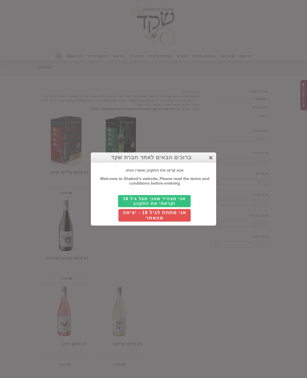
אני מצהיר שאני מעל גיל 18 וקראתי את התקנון (154, 201)
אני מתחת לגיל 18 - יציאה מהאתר (154, 215)
